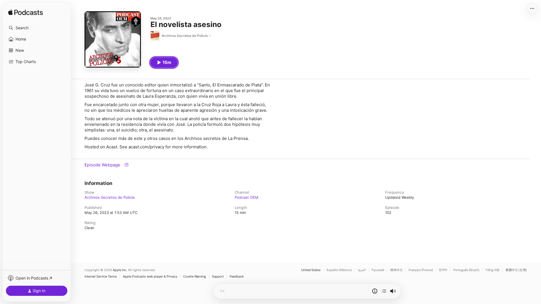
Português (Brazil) (466, 270)
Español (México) (339, 270)
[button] (36, 28)
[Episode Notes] (374, 291)
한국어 (443, 270)
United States (311, 270)
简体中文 (396, 270)
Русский (378, 270)
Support (218, 276)
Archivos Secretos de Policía (109, 197)
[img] (25, 12)
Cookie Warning (194, 276)
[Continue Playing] (384, 291)
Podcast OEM (246, 197)
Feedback (237, 276)
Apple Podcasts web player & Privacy (150, 276)
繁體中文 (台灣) (516, 270)
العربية (362, 270)
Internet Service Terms (101, 276)
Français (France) (421, 270)
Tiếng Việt (492, 270)
